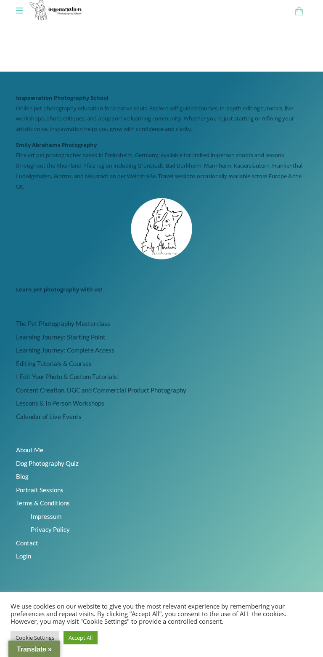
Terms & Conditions (43, 503)
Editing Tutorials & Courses (54, 363)
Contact (27, 543)
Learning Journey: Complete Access (65, 350)
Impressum (46, 516)
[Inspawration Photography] (55, 10)
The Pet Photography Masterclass (63, 323)
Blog (22, 476)
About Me (29, 450)
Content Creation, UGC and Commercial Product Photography (101, 390)
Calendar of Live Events (49, 416)
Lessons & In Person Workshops (60, 403)
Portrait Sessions (40, 490)
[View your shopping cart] (299, 11)
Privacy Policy (50, 529)
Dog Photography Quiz (47, 463)
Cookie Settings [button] (35, 637)
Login (23, 556)
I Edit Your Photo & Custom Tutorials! (67, 376)
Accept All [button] (81, 637)
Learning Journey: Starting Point (61, 337)
